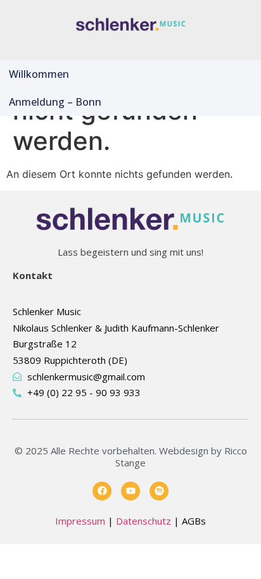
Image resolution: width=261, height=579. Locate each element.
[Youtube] (130, 491)
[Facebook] (101, 491)
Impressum (80, 520)
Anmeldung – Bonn (55, 102)
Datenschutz (143, 520)
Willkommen (39, 74)
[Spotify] (159, 491)
